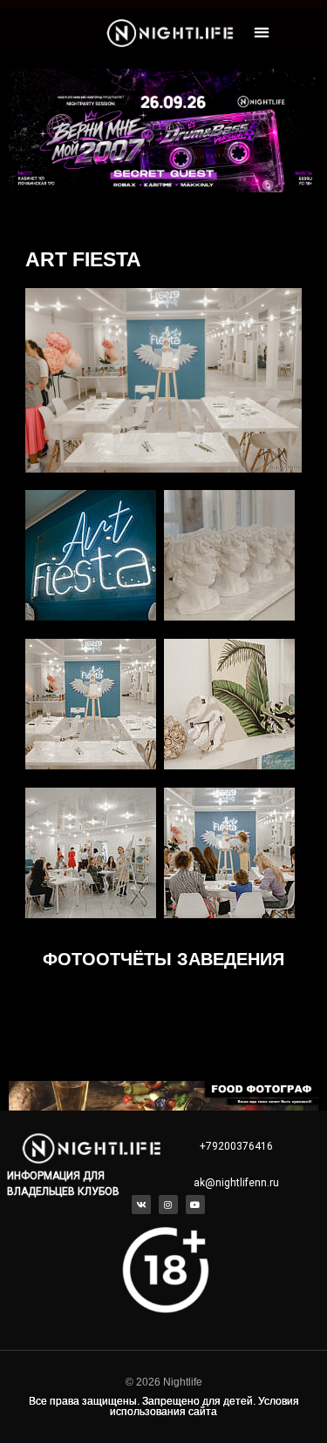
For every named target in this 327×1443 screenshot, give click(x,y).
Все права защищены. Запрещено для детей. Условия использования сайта (164, 1406)
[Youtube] (195, 1204)
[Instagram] (168, 1204)
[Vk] (141, 1204)
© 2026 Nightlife (164, 1382)
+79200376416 (236, 1146)
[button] (262, 32)
